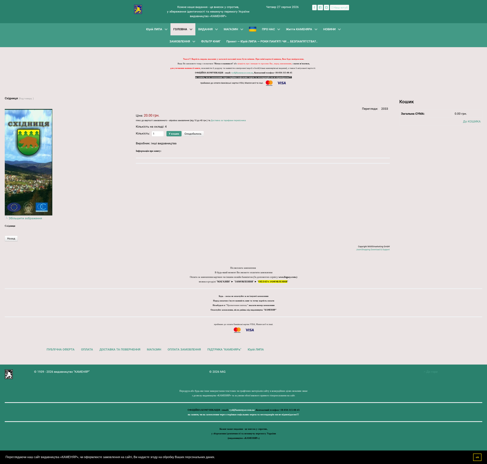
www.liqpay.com (287, 277)
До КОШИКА (472, 121)
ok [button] (477, 457)
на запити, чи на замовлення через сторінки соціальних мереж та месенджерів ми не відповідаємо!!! (243, 77)
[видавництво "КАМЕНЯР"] (138, 9)
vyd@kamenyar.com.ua (242, 73)
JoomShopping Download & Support (373, 249)
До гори (432, 371)
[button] (216, 457)
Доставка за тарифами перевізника (228, 120)
